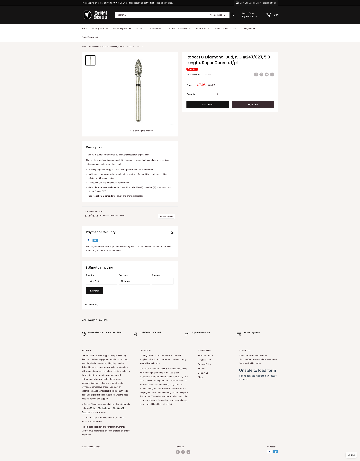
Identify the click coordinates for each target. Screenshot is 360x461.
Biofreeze (86, 412)
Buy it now (253, 104)
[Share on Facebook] (256, 74)
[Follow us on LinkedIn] (188, 452)
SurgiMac (121, 408)
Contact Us (203, 373)
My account (248, 16)
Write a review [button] (166, 216)
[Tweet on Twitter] (267, 74)
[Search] (233, 15)
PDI (99, 408)
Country (90, 275)
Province (123, 275)
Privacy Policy (204, 364)
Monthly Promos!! (100, 28)
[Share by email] (272, 74)
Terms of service (205, 355)
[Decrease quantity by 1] (200, 94)
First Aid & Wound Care (225, 28)
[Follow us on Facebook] (178, 452)
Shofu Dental (193, 75)
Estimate (94, 291)
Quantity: (191, 94)
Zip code (156, 275)
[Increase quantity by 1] (217, 94)
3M (114, 408)
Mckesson (107, 408)
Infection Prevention (178, 28)
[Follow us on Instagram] (183, 452)
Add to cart (207, 104)
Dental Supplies (120, 28)
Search (201, 368)
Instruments (155, 28)
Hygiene (248, 28)
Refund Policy (91, 304)
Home (84, 28)
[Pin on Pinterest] (261, 74)
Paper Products (202, 28)
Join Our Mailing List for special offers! (258, 3)
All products (94, 47)
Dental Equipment (90, 37)
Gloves (139, 28)
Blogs (200, 377)
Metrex (93, 408)
